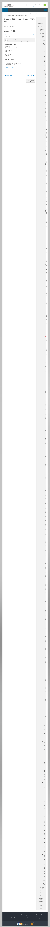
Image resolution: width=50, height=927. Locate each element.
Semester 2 (44, 44)
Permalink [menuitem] (31, 72)
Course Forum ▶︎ (30, 81)
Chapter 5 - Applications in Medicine (45, 668)
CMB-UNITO (5, 10)
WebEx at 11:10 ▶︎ (30, 34)
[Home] (8, 5)
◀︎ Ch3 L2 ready (8, 34)
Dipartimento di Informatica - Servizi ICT (26, 922)
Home (39, 22)
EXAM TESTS (45, 719)
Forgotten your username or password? (38, 6)
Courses (40, 26)
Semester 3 (44, 880)
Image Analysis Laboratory (44, 822)
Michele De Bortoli (12, 41)
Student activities (45, 373)
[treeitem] (41, 465)
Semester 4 (44, 884)
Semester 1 (44, 40)
